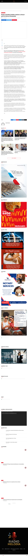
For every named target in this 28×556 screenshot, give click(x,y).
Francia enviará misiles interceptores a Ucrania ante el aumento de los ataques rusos (21, 138)
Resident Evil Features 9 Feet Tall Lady (11, 434)
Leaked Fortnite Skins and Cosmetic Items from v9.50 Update (12, 499)
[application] (14, 418)
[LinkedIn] (2, 45)
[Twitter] (2, 44)
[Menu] (2, 1)
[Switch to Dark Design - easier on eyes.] (24, 1)
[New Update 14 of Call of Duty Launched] (3, 443)
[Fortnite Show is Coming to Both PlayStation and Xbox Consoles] (3, 431)
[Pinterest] (2, 47)
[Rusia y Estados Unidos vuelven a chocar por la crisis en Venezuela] (14, 30)
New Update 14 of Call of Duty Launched (11, 442)
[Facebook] (2, 42)
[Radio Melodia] (14, 1)
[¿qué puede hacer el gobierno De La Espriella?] (21, 147)
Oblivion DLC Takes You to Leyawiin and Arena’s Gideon (11, 481)
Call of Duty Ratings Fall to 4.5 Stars (11, 438)
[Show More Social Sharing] (18, 20)
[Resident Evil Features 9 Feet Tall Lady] (3, 435)
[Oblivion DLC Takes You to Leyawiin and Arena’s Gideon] (14, 473)
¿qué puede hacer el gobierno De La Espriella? (20, 152)
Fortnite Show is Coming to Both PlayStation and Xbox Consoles (15, 430)
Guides (2, 462)
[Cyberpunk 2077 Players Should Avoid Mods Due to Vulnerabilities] (14, 456)
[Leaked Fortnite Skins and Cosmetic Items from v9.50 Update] (14, 491)
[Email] (2, 49)
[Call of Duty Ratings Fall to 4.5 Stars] (3, 439)
